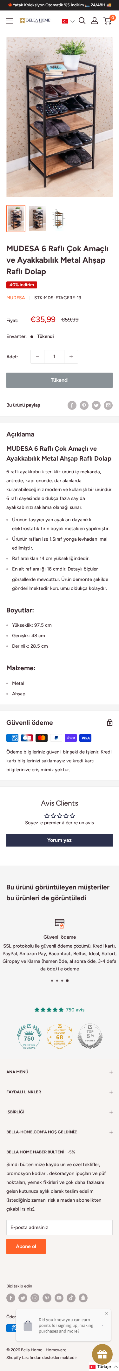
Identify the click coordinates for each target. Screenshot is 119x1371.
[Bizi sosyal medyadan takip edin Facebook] (10, 1297)
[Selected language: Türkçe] (68, 21)
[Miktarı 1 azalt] (37, 356)
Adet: (12, 357)
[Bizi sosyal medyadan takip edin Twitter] (22, 1297)
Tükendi (60, 380)
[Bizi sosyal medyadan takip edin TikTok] (71, 1297)
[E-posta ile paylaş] (108, 405)
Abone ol (26, 1246)
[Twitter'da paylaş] (96, 405)
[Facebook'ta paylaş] (72, 405)
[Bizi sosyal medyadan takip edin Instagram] (34, 1297)
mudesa (15, 298)
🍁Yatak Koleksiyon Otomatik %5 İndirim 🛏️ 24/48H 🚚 (59, 5)
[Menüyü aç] (9, 21)
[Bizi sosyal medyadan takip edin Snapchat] (83, 1297)
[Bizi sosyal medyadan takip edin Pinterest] (47, 1297)
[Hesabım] (94, 20)
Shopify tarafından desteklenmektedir (41, 1357)
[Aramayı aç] (82, 20)
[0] (107, 20)
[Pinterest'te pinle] (84, 405)
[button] (68, 21)
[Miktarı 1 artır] (71, 356)
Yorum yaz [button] (59, 840)
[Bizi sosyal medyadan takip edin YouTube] (59, 1297)
